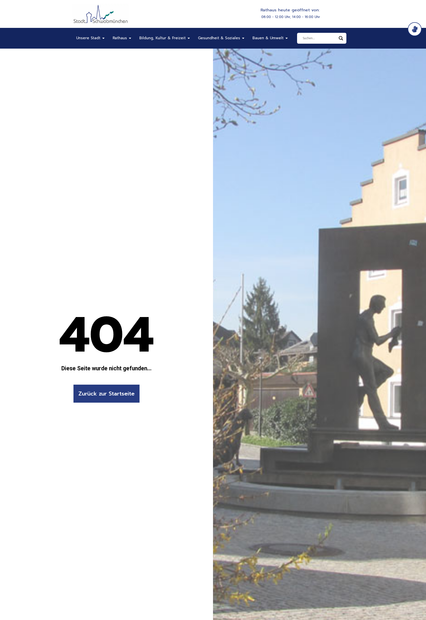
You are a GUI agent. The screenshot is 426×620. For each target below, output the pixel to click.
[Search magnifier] (340, 38)
